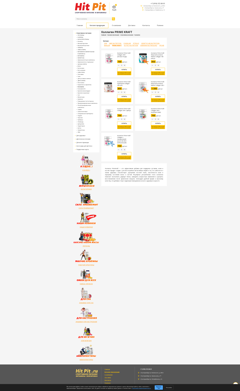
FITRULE (136, 43)
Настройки (169, 387)
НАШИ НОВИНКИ (86, 227)
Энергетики (81, 130)
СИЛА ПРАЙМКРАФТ (86, 208)
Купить (124, 69)
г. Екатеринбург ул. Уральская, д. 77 (154, 8)
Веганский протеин (83, 45)
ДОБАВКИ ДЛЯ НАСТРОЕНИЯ (86, 322)
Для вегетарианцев (82, 142)
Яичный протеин (83, 43)
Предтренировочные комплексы (87, 103)
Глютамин (81, 74)
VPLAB (161, 45)
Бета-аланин (81, 70)
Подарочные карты (82, 149)
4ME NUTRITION (115, 43)
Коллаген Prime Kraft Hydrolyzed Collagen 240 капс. (123, 83)
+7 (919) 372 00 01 (158, 3)
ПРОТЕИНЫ (81, 35)
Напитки (80, 99)
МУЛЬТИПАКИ (86, 189)
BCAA (79, 66)
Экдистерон (81, 126)
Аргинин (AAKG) (82, 64)
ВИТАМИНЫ (81, 56)
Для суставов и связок (84, 78)
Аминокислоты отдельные (85, 62)
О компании (116, 25)
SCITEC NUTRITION (131, 45)
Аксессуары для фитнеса (84, 146)
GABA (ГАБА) (81, 72)
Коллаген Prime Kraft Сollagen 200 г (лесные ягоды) (123, 54)
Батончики (81, 68)
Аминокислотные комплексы (86, 60)
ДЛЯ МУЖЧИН (86, 341)
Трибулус (80, 120)
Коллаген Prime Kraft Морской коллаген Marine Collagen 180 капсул (157, 55)
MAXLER (107, 45)
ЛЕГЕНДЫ (86, 246)
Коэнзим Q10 (81, 89)
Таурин (80, 115)
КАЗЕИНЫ (80, 37)
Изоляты (80, 41)
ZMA (79, 132)
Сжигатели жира (82, 111)
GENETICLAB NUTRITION (150, 43)
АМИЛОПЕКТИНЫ (86, 360)
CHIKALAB (127, 43)
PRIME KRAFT (117, 45)
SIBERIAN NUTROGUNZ (148, 45)
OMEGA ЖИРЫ (82, 49)
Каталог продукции (97, 25)
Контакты (146, 25)
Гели (79, 76)
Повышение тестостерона (86, 101)
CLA (79, 95)
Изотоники (81, 82)
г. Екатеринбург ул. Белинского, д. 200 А (154, 6)
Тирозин (80, 118)
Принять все (158, 387)
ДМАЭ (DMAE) (81, 80)
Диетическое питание (83, 139)
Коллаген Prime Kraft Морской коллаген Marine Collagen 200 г (157, 83)
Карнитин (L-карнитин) (84, 85)
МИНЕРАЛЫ (81, 58)
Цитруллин (81, 124)
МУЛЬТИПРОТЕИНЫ (83, 39)
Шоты (79, 128)
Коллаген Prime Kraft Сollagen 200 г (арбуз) (124, 109)
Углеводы (80, 122)
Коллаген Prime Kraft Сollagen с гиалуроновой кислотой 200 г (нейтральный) (123, 139)
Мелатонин (81, 97)
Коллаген (81, 87)
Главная (80, 25)
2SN (105, 43)
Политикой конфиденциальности (141, 388)
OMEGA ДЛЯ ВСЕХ (86, 284)
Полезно (160, 25)
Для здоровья (80, 135)
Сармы (80, 109)
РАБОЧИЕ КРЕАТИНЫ (86, 265)
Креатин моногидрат (84, 91)
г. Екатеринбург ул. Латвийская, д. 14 (154, 10)
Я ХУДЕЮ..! (86, 170)
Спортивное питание (83, 33)
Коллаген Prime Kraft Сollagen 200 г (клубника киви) (157, 110)
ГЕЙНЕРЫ (80, 47)
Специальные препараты (85, 113)
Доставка (131, 25)
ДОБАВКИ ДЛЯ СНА (86, 303)
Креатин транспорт (83, 93)
